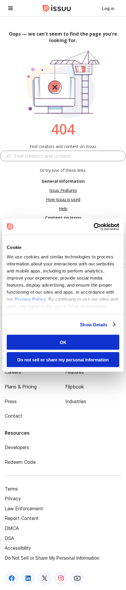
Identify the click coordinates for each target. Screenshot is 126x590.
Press (11, 401)
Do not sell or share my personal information (63, 359)
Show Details (93, 324)
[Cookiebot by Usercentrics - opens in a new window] (93, 226)
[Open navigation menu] (10, 8)
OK (63, 342)
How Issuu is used (63, 199)
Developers (17, 447)
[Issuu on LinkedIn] (28, 578)
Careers (13, 372)
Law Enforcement (24, 508)
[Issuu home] (56, 8)
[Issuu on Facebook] (12, 578)
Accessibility (18, 548)
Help (63, 208)
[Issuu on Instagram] (61, 578)
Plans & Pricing (21, 387)
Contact (13, 416)
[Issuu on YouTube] (77, 578)
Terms (11, 489)
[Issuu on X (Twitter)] (45, 578)
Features (74, 372)
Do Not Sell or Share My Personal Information (52, 558)
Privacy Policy (30, 298)
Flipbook (74, 387)
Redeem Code (20, 462)
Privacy (13, 498)
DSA (9, 538)
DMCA (12, 528)
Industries (75, 401)
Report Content (22, 518)
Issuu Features (63, 190)
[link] (108, 8)
